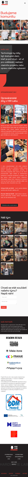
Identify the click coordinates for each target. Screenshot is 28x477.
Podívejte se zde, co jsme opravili (9, 205)
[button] (25, 3)
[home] (4, 3)
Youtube (24, 473)
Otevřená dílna (9, 454)
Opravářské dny (19, 456)
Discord (11, 473)
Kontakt (14, 464)
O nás (19, 458)
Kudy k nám (14, 462)
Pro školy (8, 456)
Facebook (17, 473)
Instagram (4, 473)
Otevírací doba (19, 454)
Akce (9, 458)
